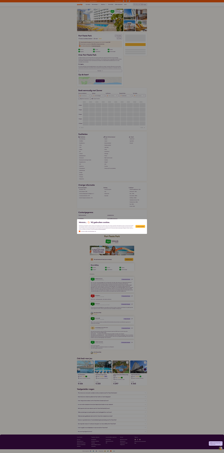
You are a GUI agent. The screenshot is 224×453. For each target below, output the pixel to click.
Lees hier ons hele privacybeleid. (100, 229)
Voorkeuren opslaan (140, 226)
